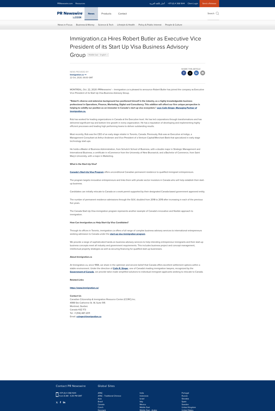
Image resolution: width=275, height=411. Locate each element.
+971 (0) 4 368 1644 (67, 393)
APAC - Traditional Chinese (109, 395)
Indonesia (144, 395)
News (91, 13)
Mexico (143, 404)
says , (166, 107)
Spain (184, 401)
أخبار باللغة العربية (157, 3)
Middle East (145, 407)
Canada (101, 404)
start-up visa (116, 234)
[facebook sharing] (183, 73)
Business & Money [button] (85, 24)
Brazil (100, 401)
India (142, 393)
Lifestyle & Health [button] (126, 24)
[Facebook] (60, 402)
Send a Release (209, 3)
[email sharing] (202, 73)
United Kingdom (189, 407)
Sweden (185, 404)
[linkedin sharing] (196, 73)
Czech (100, 407)
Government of (82, 271)
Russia (184, 395)
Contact (122, 13)
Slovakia (185, 398)
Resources (80, 3)
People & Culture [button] (173, 24)
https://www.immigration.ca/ (84, 287)
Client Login (193, 3)
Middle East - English (98, 55)
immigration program (134, 234)
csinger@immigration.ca (88, 316)
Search (211, 13)
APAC (100, 393)
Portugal (185, 393)
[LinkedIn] (64, 402)
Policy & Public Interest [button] (150, 24)
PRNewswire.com (65, 3)
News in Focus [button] (65, 24)
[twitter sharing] (190, 73)
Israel (142, 398)
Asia (100, 398)
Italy (141, 401)
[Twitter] (57, 402)
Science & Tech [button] (105, 24)
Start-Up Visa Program (87, 172)
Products (106, 13)
